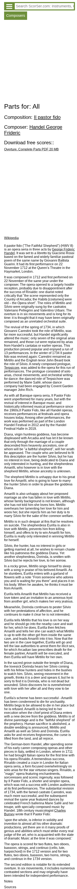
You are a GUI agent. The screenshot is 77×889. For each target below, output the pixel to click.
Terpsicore (11, 367)
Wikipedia (11, 238)
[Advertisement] (38, 62)
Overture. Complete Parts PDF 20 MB (31, 149)
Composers (15, 16)
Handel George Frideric (33, 129)
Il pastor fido (47, 117)
